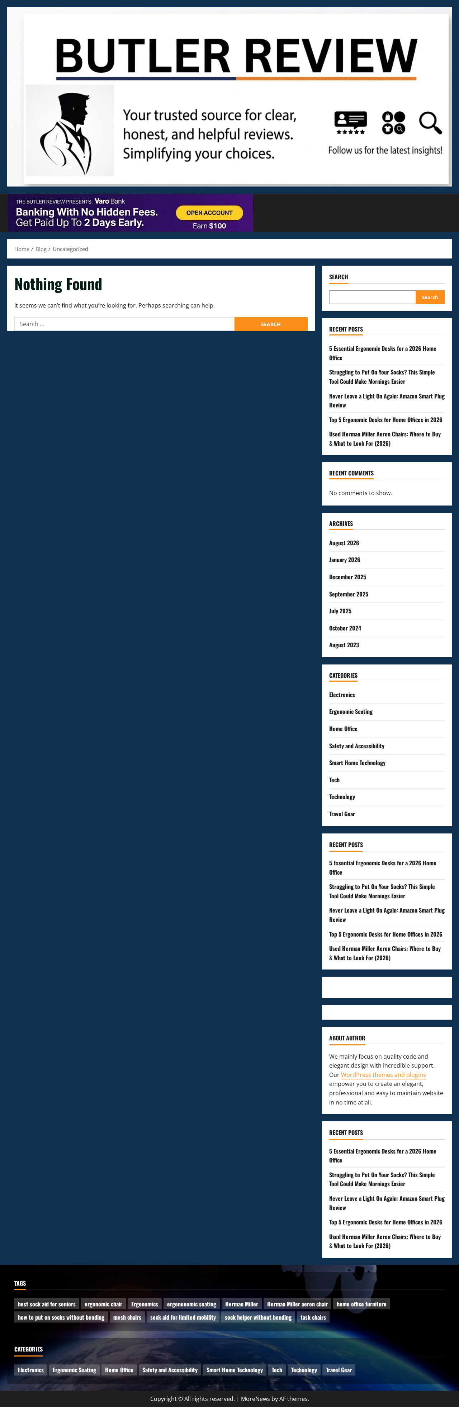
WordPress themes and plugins (383, 1075)
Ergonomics (144, 1304)
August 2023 (344, 644)
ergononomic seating (191, 1304)
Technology (342, 796)
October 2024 (345, 628)
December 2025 (347, 576)
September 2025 (348, 594)
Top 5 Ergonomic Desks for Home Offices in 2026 (386, 419)
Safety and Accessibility (356, 745)
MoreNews (255, 1399)
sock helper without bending (258, 1317)
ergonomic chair (103, 1304)
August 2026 (344, 542)
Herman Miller (241, 1304)
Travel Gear (342, 813)
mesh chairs (127, 1317)
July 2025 (340, 610)
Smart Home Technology (357, 762)
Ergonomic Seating (351, 711)
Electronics (342, 694)
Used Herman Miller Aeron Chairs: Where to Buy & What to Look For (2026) (385, 439)
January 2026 (344, 559)
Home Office (343, 728)
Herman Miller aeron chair (297, 1304)
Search (338, 277)
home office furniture (362, 1304)
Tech (334, 779)
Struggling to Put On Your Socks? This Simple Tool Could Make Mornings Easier (382, 377)
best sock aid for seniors (47, 1304)
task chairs (313, 1317)
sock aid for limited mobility (183, 1317)
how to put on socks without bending (61, 1317)
